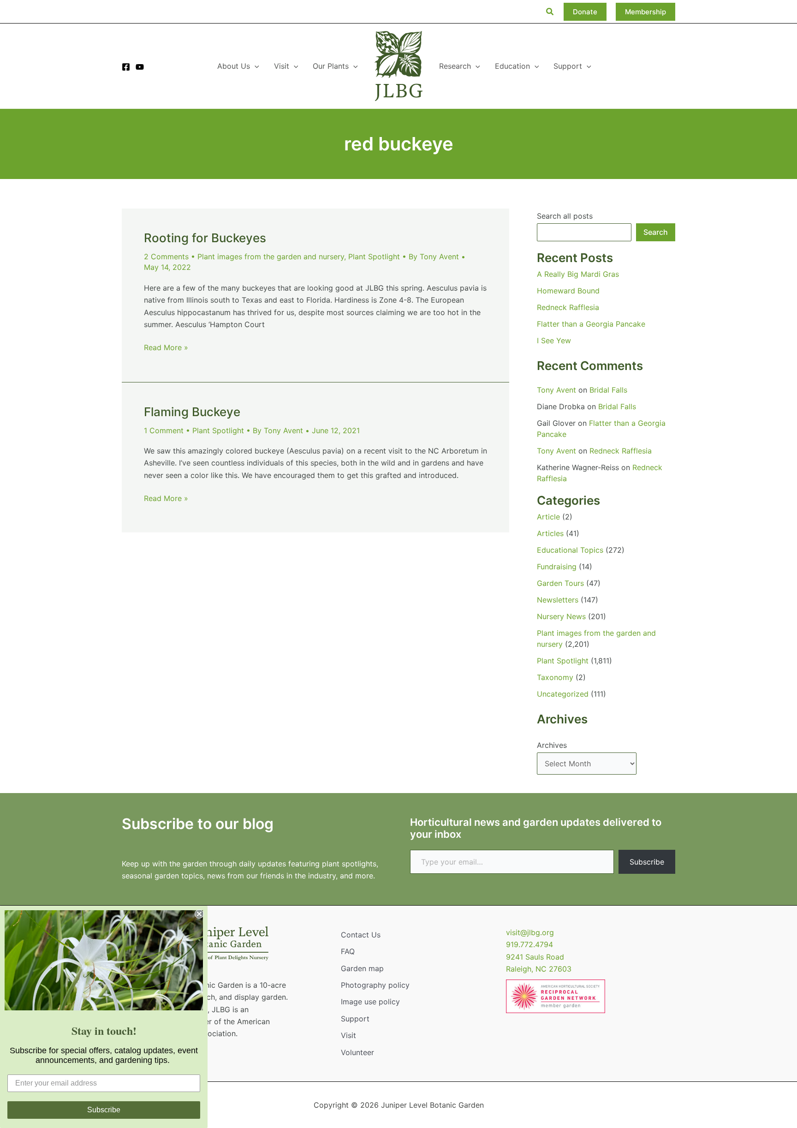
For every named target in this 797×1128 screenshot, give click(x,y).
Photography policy (375, 985)
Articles (550, 533)
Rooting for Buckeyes (205, 238)
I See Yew (554, 340)
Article (548, 516)
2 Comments (166, 256)
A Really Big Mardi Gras (578, 274)
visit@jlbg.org (530, 932)
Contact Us (361, 934)
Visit (348, 1035)
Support (355, 1018)
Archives (552, 745)
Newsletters (557, 599)
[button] (550, 12)
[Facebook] (126, 67)
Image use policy (370, 1001)
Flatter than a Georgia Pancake (591, 323)
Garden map (362, 968)
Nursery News (561, 616)
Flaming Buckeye (192, 412)
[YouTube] (140, 67)
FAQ (348, 951)
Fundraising (557, 566)
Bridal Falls (608, 389)
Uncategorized (563, 693)
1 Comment (164, 430)
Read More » (166, 347)
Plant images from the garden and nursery (270, 256)
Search (655, 232)
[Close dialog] (199, 914)
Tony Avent (556, 389)
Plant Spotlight (374, 256)
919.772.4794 (529, 944)
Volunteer (357, 1052)
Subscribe (647, 861)
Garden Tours (560, 583)
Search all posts (565, 216)
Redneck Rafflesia (568, 307)
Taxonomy (555, 677)
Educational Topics (570, 550)
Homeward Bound (568, 290)
